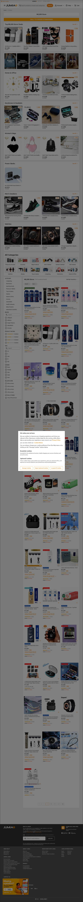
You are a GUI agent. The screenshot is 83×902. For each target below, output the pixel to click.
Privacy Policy (56, 440)
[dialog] (41, 451)
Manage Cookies (26, 468)
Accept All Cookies (56, 468)
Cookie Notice (38, 442)
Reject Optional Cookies (41, 468)
